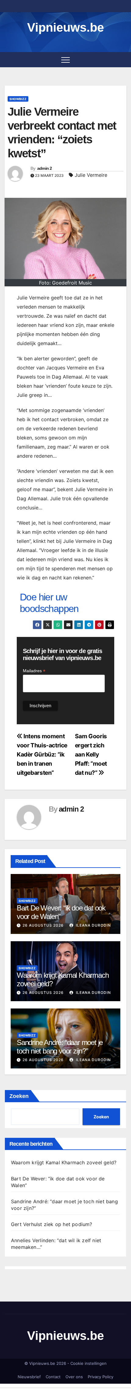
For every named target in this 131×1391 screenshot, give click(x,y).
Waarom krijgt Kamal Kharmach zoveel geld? (63, 1162)
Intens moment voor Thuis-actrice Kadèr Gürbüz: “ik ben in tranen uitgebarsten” (42, 754)
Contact (53, 1376)
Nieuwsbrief (29, 1376)
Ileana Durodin (93, 925)
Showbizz (18, 99)
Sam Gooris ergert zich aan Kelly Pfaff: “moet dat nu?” (91, 754)
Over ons (74, 1376)
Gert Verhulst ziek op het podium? (51, 1224)
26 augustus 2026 (43, 925)
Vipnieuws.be (65, 27)
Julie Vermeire (91, 175)
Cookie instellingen (88, 1363)
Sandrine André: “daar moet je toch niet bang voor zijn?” (60, 1046)
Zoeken (19, 1096)
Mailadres (34, 671)
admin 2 (44, 168)
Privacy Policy (100, 1376)
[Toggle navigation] (65, 59)
